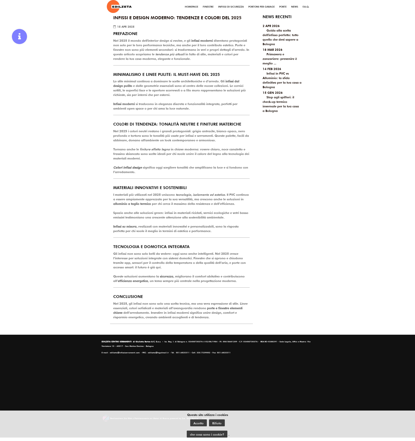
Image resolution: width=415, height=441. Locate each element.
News (294, 6)
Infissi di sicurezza (231, 6)
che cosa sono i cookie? (207, 434)
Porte (283, 6)
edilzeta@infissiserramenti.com (125, 352)
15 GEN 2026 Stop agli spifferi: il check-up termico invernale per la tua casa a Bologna (281, 101)
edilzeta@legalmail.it (158, 352)
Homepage (191, 6)
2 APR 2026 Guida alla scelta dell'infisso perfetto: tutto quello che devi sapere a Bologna (280, 35)
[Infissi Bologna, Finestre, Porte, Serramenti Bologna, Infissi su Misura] (119, 6)
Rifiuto (217, 423)
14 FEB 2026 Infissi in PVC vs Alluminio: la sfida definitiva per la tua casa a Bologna (282, 78)
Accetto (198, 423)
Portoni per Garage (261, 6)
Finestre (208, 6)
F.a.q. (306, 6)
